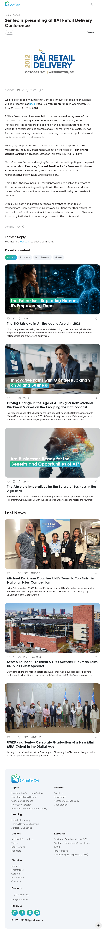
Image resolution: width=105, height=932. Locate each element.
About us (15, 866)
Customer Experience (22, 800)
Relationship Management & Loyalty (29, 808)
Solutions (58, 793)
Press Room (17, 877)
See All (91, 32)
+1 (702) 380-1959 (20, 894)
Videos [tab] (58, 257)
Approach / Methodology (66, 800)
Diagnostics (60, 797)
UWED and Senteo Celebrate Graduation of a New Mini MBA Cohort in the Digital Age (50, 744)
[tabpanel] (52, 385)
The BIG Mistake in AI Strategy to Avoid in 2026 (43, 323)
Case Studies (61, 804)
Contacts (16, 881)
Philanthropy (17, 869)
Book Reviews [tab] (42, 257)
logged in (25, 241)
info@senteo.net (19, 899)
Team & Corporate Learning (25, 823)
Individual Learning (20, 820)
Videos (14, 843)
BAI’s (32, 103)
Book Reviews (18, 846)
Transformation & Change (24, 797)
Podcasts (16, 850)
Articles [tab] (11, 257)
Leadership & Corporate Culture (27, 793)
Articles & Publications (22, 839)
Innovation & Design (21, 804)
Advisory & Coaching (21, 827)
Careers (15, 873)
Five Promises (61, 850)
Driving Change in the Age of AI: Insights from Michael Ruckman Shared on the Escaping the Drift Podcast (50, 405)
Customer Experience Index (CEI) (70, 839)
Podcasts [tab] (25, 257)
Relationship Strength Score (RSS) (71, 854)
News (9, 32)
